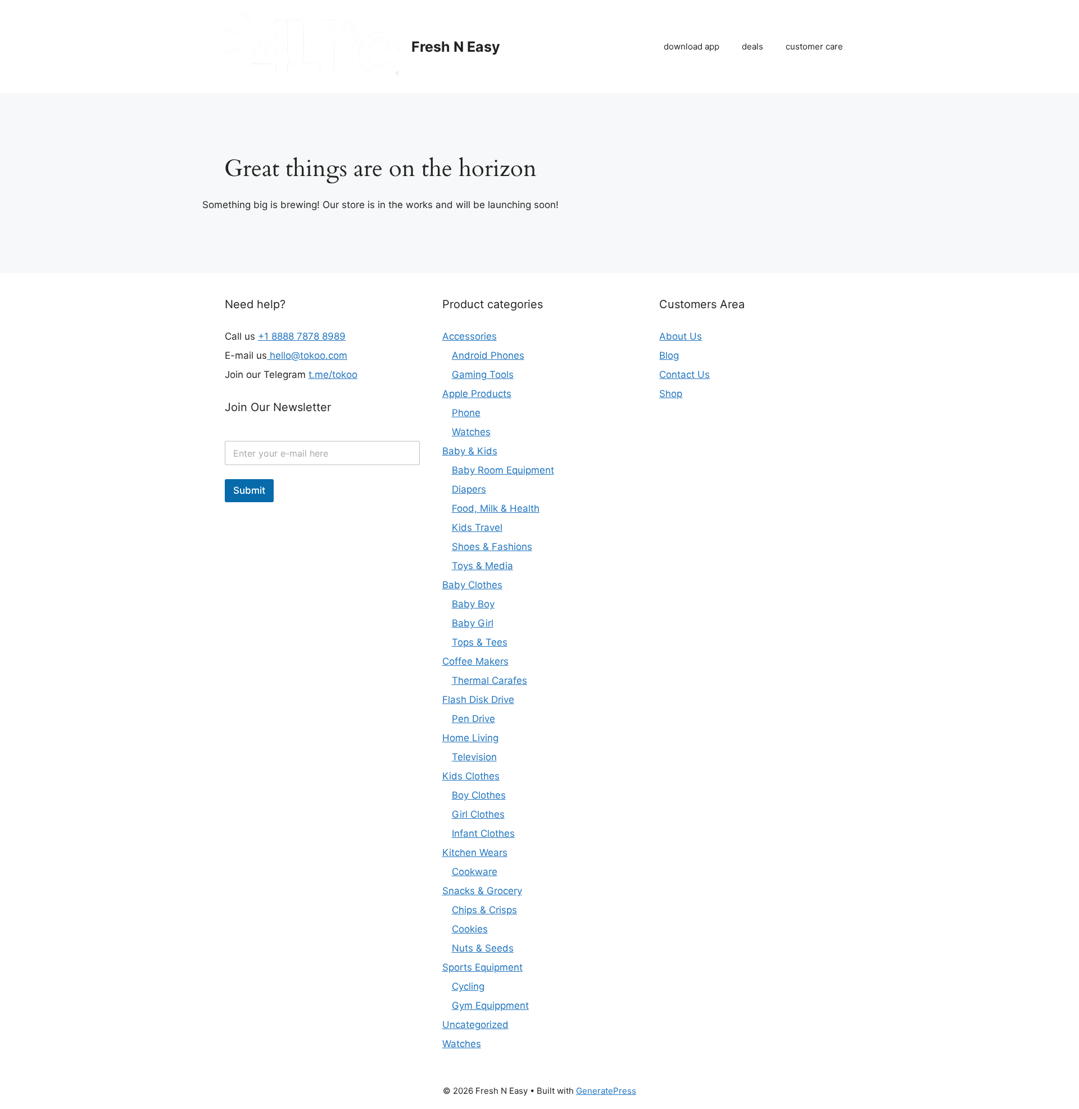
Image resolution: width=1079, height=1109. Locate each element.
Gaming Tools (483, 374)
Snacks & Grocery (482, 890)
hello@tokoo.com (307, 355)
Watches (471, 432)
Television (474, 757)
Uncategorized (475, 1024)
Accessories (469, 336)
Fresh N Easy (455, 46)
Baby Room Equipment (503, 470)
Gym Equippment (490, 1005)
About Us (680, 336)
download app (691, 46)
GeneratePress (606, 1090)
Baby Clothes (472, 584)
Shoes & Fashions (492, 546)
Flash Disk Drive (478, 699)
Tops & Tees (479, 642)
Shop (670, 393)
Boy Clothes (479, 795)
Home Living (470, 737)
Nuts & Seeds (483, 948)
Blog (669, 355)
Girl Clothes (478, 814)
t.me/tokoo (333, 374)
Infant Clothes (483, 833)
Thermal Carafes (489, 680)
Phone (466, 412)
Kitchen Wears (474, 852)
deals (752, 46)
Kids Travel (477, 527)
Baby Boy (473, 604)
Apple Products (476, 393)
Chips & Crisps (484, 910)
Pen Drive (473, 718)
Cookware (474, 871)
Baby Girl (472, 623)
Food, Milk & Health (496, 508)
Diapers (469, 489)
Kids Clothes (471, 776)
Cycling (468, 986)
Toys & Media (482, 565)
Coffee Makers (475, 661)
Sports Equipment (482, 967)
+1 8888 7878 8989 (302, 336)
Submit (249, 490)
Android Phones (488, 355)
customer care (814, 46)
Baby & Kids (469, 451)
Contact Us (684, 374)
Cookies (470, 929)
